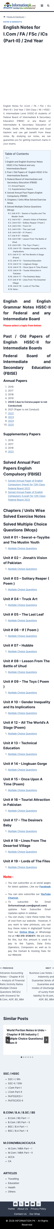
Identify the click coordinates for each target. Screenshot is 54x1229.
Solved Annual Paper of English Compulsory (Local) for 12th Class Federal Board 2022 (26, 496)
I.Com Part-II (15, 1092)
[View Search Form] (48, 5)
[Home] (4, 17)
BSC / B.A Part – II (18, 1130)
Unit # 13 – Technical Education (27, 261)
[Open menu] (41, 5)
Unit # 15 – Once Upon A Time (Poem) (30, 267)
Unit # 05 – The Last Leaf (23, 229)
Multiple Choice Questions (22, 548)
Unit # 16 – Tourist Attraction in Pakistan (27, 272)
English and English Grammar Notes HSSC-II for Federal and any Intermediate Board (25, 165)
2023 (11, 417)
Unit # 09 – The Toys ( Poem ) (25, 245)
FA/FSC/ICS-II (15, 1100)
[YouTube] (27, 1204)
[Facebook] (15, 1204)
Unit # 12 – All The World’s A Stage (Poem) (28, 256)
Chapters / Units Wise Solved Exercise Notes (26, 201)
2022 (11, 413)
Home (11, 1208)
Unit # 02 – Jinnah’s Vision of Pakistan (29, 219)
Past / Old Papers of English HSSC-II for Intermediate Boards (27, 174)
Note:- (16, 289)
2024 (11, 421)
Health (11, 1187)
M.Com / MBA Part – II (20, 1152)
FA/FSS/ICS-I (15, 1096)
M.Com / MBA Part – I (20, 1148)
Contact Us (20, 1214)
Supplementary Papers (22, 189)
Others (12, 1191)
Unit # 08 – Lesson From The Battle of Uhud (29, 240)
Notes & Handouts (12, 22)
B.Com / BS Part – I (18, 1118)
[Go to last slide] (8, 1040)
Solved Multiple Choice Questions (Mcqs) (24, 208)
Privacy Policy (38, 1208)
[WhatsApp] (38, 1204)
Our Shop (34, 1214)
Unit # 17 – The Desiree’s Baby (26, 276)
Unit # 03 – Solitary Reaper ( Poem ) (28, 223)
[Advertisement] (27, 76)
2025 (11, 424)
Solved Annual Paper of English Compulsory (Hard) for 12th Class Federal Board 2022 (26, 484)
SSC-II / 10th (15, 1083)
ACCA (11, 1157)
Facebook (45, 886)
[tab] (21, 1057)
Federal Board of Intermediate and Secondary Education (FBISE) (24, 181)
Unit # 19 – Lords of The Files (26, 286)
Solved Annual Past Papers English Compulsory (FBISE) (24, 194)
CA (9, 1161)
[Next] (46, 1040)
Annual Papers (18, 186)
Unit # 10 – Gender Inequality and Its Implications (29, 250)
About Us (22, 1208)
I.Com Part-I (14, 1087)
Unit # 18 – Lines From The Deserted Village (29, 281)
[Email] (32, 1204)
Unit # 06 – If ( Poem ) (22, 232)
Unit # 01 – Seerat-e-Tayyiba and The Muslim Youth (29, 215)
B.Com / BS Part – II (19, 1122)
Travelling (13, 1178)
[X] (21, 1204)
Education (13, 1183)
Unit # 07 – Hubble (20, 236)
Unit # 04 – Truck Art (21, 226)
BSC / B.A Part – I (17, 1126)
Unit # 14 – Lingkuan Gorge (25, 264)
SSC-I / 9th (14, 1079)
